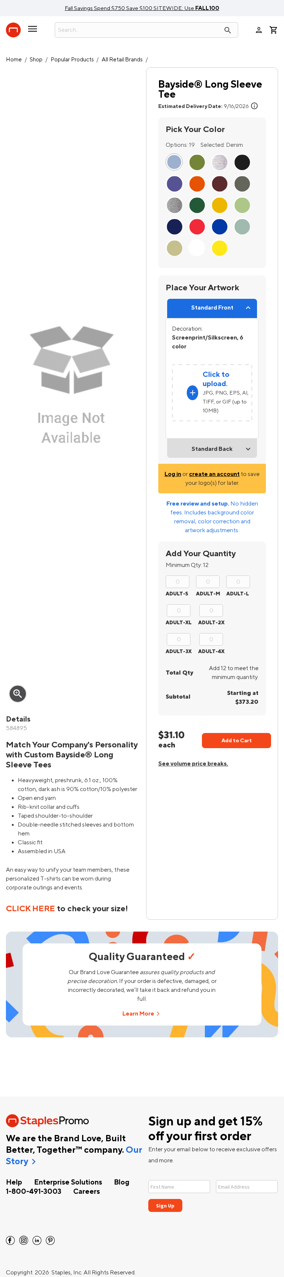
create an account (214, 474)
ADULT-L (237, 594)
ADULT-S (177, 594)
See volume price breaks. (193, 763)
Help (14, 1182)
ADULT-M (208, 594)
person (258, 30)
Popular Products (72, 60)
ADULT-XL (179, 622)
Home (14, 60)
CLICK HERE (30, 908)
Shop (36, 60)
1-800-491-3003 (33, 1191)
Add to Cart (237, 740)
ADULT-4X (211, 651)
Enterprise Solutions (68, 1182)
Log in (173, 474)
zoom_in (18, 694)
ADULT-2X (211, 622)
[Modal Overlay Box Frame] (213, 1191)
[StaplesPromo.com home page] (13, 30)
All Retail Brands (122, 60)
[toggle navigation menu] (32, 32)
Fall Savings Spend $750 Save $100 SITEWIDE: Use (142, 8)
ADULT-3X (179, 651)
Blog (121, 1182)
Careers (86, 1191)
